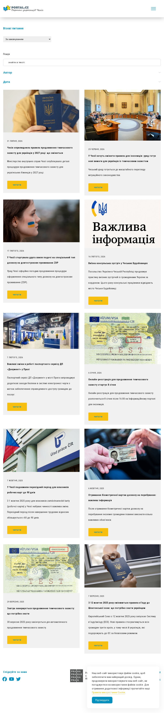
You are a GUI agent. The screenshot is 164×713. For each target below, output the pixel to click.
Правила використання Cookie (108, 692)
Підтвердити (102, 700)
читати (17, 184)
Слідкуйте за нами (15, 672)
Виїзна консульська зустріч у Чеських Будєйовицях (118, 263)
